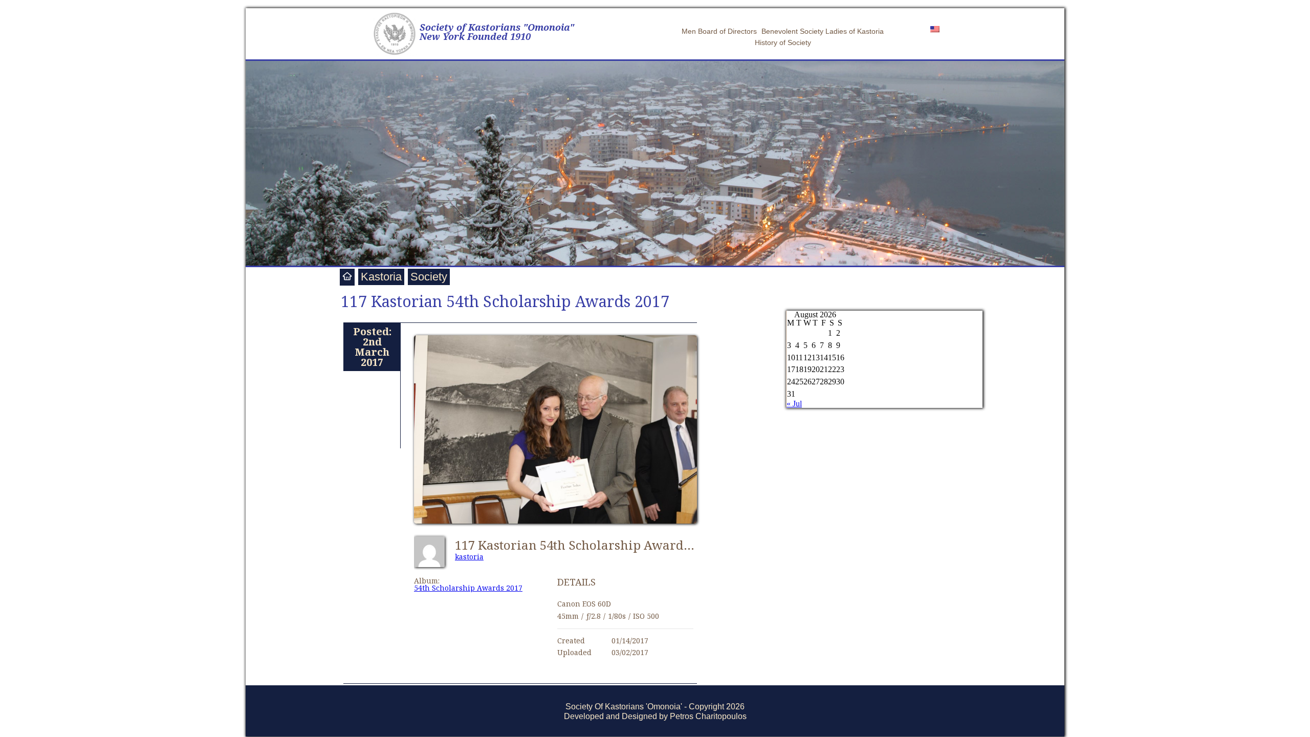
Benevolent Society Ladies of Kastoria (822, 31)
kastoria (469, 556)
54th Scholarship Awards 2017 (468, 588)
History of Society (783, 42)
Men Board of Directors (719, 31)
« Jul (794, 403)
